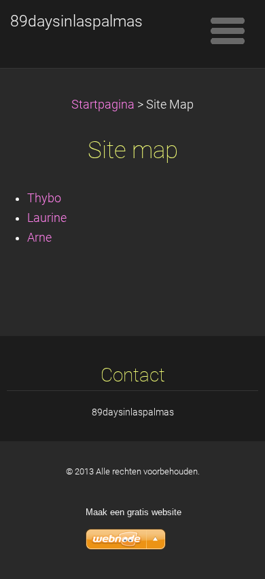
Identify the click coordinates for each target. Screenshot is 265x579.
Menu (227, 30)
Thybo (44, 198)
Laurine (47, 218)
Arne (39, 237)
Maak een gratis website (133, 512)
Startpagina (103, 104)
